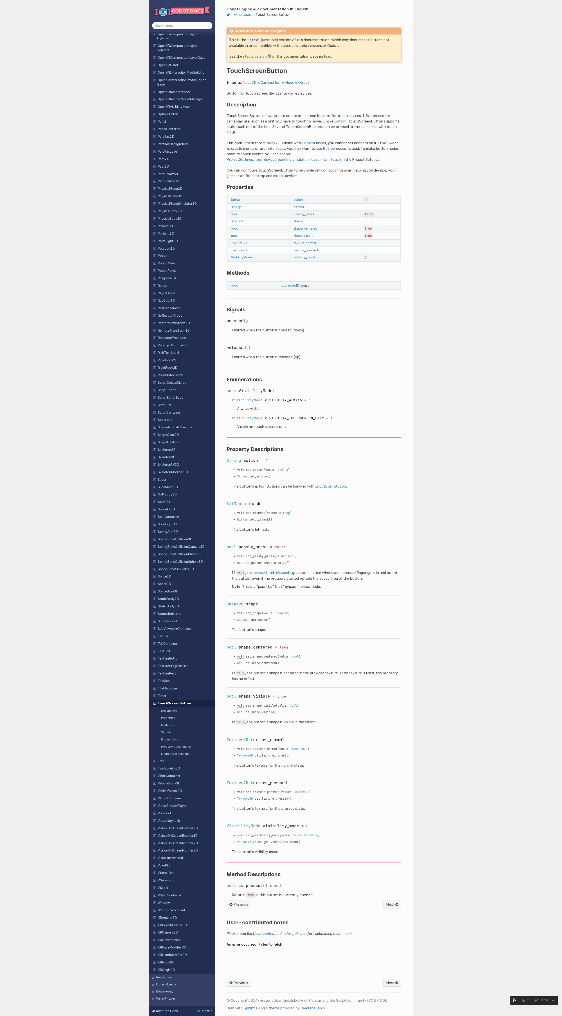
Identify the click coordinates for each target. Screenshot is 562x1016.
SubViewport (167, 621)
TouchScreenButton (174, 703)
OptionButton (168, 114)
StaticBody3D (168, 606)
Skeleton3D (166, 457)
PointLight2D (168, 241)
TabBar (163, 636)
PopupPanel (167, 271)
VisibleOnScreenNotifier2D (178, 843)
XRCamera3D (168, 932)
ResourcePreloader (172, 338)
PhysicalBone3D (170, 196)
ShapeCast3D (168, 442)
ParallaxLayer (168, 151)
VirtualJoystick (169, 821)
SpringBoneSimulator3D (176, 569)
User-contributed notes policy (278, 933)
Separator (165, 420)
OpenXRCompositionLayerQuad (181, 58)
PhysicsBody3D (170, 219)
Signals (166, 732)
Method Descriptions (175, 753)
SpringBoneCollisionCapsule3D (181, 547)
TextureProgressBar (173, 666)
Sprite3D (164, 584)
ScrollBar (164, 405)
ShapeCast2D (168, 435)
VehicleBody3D (169, 783)
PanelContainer (169, 129)
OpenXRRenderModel (174, 92)
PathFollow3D (168, 181)
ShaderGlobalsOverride (175, 427)
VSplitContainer (169, 895)
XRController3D (170, 940)
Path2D (163, 159)
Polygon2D (166, 248)
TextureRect (167, 673)
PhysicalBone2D (170, 189)
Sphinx (249, 1008)
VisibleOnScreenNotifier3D (178, 850)
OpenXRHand (168, 65)
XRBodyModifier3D (172, 925)
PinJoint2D (166, 226)
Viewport (164, 813)
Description (169, 710)
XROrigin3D (166, 970)
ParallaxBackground (173, 144)
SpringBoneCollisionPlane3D (179, 554)
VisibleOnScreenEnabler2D (178, 828)
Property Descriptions (176, 746)
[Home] (228, 14)
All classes (243, 14)
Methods (167, 725)
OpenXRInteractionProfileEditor (182, 73)
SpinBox (164, 502)
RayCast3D (166, 301)
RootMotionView (170, 375)
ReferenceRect (169, 308)
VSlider (163, 888)
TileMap (164, 681)
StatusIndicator (170, 614)
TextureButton (168, 658)
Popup (163, 256)
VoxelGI (164, 865)
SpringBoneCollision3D (175, 539)
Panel (162, 122)
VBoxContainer (169, 776)
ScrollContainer (169, 413)
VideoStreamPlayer (172, 806)
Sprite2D (164, 576)
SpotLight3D (167, 524)
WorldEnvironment (171, 910)
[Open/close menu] (154, 34)
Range (162, 286)
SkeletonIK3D (168, 465)
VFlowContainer (170, 798)
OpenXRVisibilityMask (174, 107)
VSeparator (166, 880)
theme (273, 1008)
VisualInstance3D (171, 858)
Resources (164, 977)
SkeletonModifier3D (173, 472)
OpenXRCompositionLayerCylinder (177, 36)
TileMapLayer (168, 688)
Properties (168, 718)
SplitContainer (168, 517)
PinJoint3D (166, 234)
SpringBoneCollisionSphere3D (180, 562)
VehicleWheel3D (170, 791)
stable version (255, 56)
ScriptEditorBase (170, 398)
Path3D (163, 166)
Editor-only (164, 991)
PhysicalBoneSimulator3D (177, 204)
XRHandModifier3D (172, 955)
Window (164, 903)
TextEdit (164, 651)
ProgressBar (167, 278)
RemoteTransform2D (174, 323)
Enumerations (170, 739)
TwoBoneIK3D (169, 768)
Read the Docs (313, 1008)
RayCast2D (166, 293)
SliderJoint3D (168, 487)
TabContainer (168, 644)
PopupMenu (167, 263)
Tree (161, 761)
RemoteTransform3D (174, 331)
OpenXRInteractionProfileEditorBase (181, 82)
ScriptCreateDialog (172, 383)
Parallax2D (166, 137)
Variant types (166, 998)
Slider (162, 480)
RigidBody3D (167, 368)
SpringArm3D (168, 532)
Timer (162, 696)
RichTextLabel (168, 353)
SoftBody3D (167, 494)
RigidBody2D (168, 360)
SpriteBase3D (168, 591)
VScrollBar (166, 873)
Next (390, 904)
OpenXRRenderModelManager (180, 99)
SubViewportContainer (175, 629)
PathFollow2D (168, 174)
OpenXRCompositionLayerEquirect (177, 48)
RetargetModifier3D (173, 345)
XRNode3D (166, 962)
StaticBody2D (168, 599)
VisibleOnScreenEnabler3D (178, 836)
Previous (240, 904)
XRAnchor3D (167, 918)
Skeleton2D (167, 450)
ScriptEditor (167, 390)
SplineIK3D (166, 509)
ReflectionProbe (170, 316)
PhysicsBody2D (170, 211)
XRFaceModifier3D (172, 947)
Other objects (166, 984)
